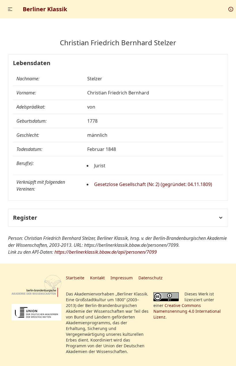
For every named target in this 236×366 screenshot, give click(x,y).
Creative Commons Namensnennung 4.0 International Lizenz (187, 311)
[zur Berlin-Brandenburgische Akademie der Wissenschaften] (36, 286)
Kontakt (97, 277)
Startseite (75, 277)
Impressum (122, 277)
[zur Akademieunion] (36, 312)
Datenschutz (150, 277)
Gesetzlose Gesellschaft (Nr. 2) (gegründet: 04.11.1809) (153, 184)
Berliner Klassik (45, 9)
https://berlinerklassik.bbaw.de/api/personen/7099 (105, 252)
